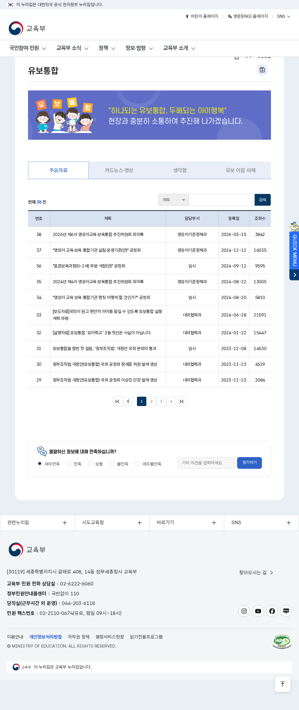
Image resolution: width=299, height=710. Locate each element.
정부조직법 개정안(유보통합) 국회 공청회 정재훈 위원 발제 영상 (105, 364)
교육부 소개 (175, 48)
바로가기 (165, 522)
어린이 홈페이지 (204, 16)
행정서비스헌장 (109, 637)
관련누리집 (18, 522)
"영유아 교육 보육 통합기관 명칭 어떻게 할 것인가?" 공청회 (101, 297)
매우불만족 (151, 464)
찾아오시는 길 (253, 573)
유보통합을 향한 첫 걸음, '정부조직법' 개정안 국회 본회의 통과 (105, 348)
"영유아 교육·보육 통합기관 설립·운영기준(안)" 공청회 (97, 250)
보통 (99, 464)
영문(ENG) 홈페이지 (250, 16)
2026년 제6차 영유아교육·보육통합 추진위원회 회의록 (98, 234)
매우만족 (52, 464)
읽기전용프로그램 (146, 637)
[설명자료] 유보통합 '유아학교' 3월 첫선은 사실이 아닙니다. (102, 332)
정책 (103, 48)
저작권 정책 (79, 637)
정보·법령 (136, 48)
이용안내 (15, 637)
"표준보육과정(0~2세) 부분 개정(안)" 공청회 (89, 266)
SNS (281, 16)
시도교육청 (93, 522)
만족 (77, 464)
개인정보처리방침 (45, 637)
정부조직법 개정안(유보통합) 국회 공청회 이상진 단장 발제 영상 (105, 380)
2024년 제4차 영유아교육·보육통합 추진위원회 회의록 (98, 281)
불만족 (122, 464)
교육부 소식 (68, 48)
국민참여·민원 (24, 48)
